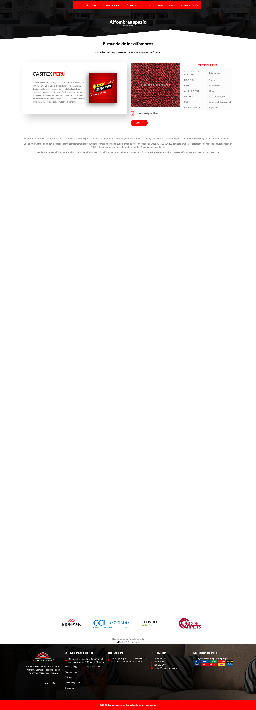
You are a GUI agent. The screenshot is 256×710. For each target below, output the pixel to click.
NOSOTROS (158, 5)
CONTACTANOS (191, 5)
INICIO (93, 5)
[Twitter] (39, 683)
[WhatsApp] (53, 683)
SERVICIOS (134, 5)
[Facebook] (32, 683)
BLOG (171, 5)
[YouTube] (46, 683)
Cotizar (139, 123)
